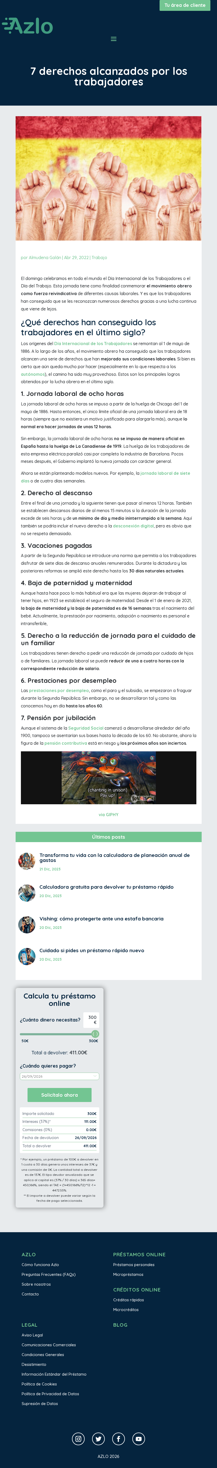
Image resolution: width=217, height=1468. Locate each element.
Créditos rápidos (128, 1299)
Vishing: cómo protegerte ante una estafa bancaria (101, 918)
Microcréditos (126, 1309)
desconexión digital (133, 526)
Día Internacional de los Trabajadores (93, 343)
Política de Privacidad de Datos (50, 1393)
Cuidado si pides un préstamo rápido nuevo (91, 950)
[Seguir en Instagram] (78, 1439)
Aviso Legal (32, 1335)
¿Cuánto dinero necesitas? (50, 1020)
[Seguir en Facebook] (118, 1439)
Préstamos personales (134, 1264)
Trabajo (99, 257)
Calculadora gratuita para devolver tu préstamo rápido (106, 887)
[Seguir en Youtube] (138, 1439)
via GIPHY (109, 814)
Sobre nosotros (36, 1284)
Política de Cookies (39, 1383)
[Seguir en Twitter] (98, 1439)
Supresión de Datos (40, 1403)
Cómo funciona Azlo (40, 1264)
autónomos (33, 374)
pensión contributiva (65, 743)
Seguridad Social (85, 728)
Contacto (30, 1294)
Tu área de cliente (185, 5)
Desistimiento (34, 1364)
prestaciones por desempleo (59, 690)
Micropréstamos (128, 1274)
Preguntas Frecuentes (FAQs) (49, 1274)
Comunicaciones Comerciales (49, 1344)
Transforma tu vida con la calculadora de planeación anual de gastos (114, 857)
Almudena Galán (45, 257)
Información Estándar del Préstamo (54, 1374)
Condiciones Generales (43, 1354)
